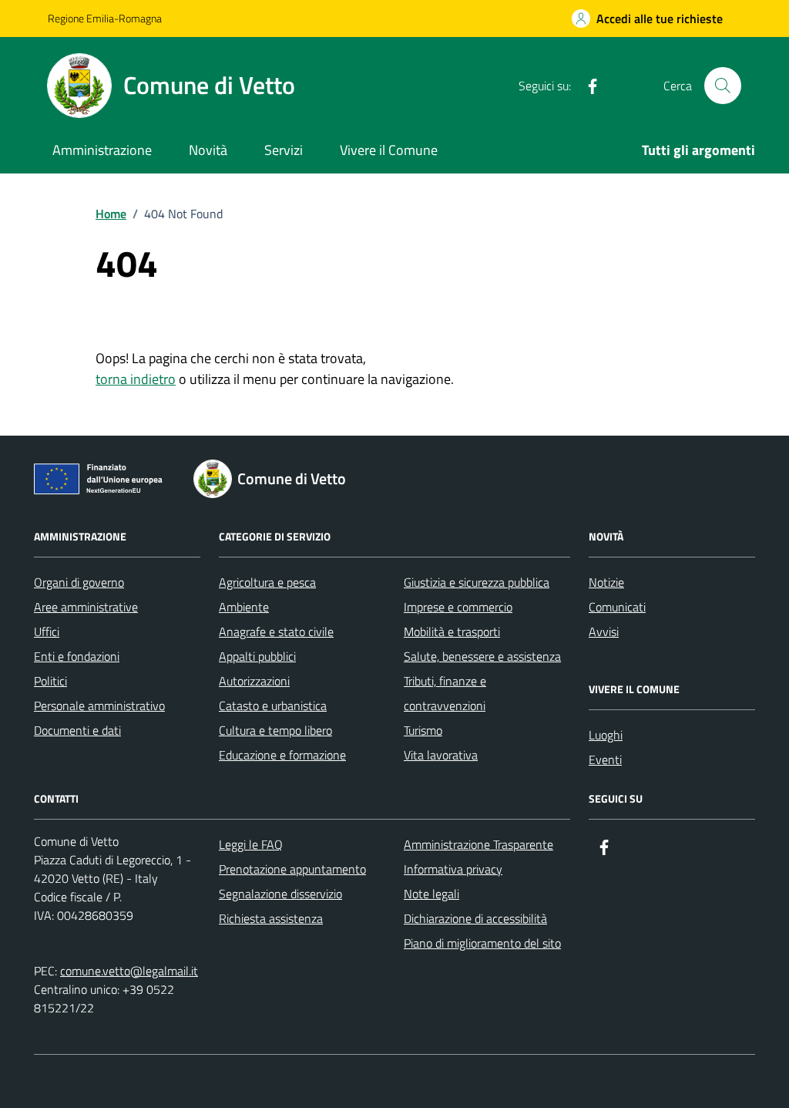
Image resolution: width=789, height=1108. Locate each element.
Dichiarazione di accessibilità (475, 918)
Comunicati (617, 607)
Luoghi (606, 735)
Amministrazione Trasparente (478, 844)
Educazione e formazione (282, 755)
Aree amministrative (86, 607)
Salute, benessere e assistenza (482, 656)
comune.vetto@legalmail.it (129, 971)
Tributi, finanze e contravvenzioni (445, 693)
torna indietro (136, 379)
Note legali (431, 893)
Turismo (423, 730)
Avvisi (604, 631)
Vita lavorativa (441, 755)
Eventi (605, 759)
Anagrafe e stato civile (276, 631)
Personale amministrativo (99, 705)
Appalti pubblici (257, 656)
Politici (50, 681)
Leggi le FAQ (251, 844)
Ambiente (244, 607)
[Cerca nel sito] (722, 85)
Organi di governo (79, 582)
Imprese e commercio (458, 607)
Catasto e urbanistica (273, 705)
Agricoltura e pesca (267, 582)
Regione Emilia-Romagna (105, 18)
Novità (208, 150)
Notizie (606, 582)
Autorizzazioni (254, 681)
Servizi (283, 150)
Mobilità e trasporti (452, 631)
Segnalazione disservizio (280, 893)
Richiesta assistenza (271, 918)
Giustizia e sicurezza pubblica (476, 582)
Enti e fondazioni (76, 656)
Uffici (46, 631)
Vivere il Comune (389, 150)
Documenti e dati (77, 730)
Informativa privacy (453, 869)
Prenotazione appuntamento (292, 869)
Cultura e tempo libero (275, 730)
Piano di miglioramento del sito (482, 943)
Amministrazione (102, 150)
